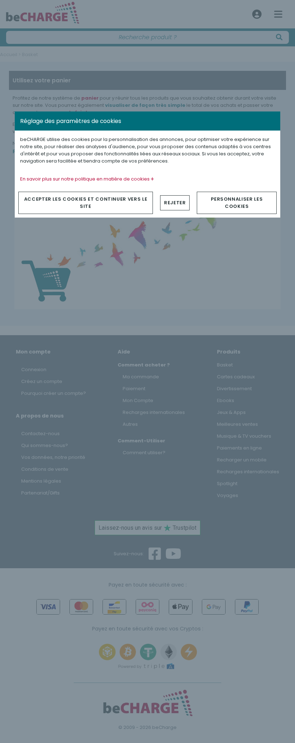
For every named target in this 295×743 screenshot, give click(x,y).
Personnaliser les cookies (237, 203)
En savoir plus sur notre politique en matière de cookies (85, 179)
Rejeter (175, 202)
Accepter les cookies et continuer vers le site (86, 203)
